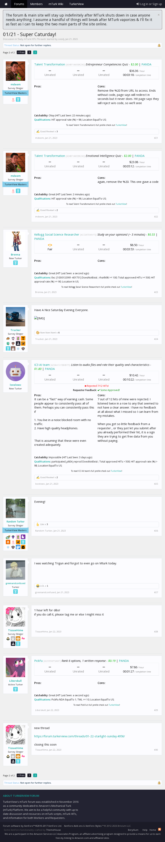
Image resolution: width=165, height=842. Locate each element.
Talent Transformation (49, 64)
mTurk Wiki (56, 4)
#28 (156, 631)
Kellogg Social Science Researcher (56, 234)
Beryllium (133, 829)
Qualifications (42, 119)
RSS (159, 829)
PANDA (146, 64)
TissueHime (15, 630)
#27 (156, 592)
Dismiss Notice (158, 14)
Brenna (15, 254)
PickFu (38, 661)
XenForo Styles (93, 825)
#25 (156, 483)
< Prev (21, 52)
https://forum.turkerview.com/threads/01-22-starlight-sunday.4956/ (79, 736)
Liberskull (15, 680)
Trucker (15, 330)
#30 (156, 749)
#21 (156, 138)
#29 (156, 710)
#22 (156, 216)
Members (36, 4)
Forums (19, 4)
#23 (156, 292)
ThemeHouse (53, 829)
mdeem (16, 84)
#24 (156, 339)
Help (144, 829)
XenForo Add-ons (73, 825)
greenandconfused (15, 583)
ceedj (61, 38)
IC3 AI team (42, 365)
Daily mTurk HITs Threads (32, 38)
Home (6, 4)
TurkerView (121, 125)
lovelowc (15, 384)
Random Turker (16, 521)
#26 (156, 530)
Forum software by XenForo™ (32, 825)
